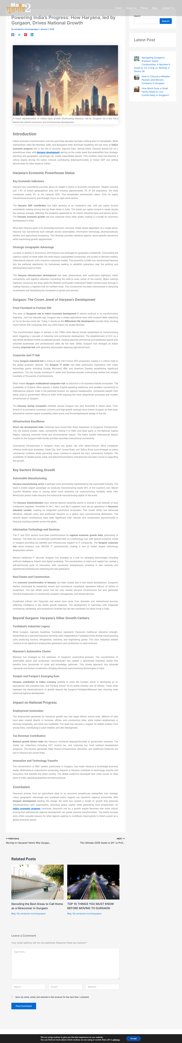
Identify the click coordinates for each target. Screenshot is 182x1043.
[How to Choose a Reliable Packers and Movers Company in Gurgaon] (136, 77)
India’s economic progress (26, 808)
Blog (13, 913)
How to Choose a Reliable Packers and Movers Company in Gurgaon (156, 80)
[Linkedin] (32, 34)
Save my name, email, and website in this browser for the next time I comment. (52, 997)
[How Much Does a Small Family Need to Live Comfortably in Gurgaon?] (136, 89)
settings (116, 1040)
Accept (133, 1038)
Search (165, 21)
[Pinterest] (25, 34)
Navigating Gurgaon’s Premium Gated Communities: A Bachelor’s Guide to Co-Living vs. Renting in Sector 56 (152, 64)
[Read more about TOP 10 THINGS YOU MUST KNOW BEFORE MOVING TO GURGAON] (93, 881)
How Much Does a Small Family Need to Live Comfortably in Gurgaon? (155, 92)
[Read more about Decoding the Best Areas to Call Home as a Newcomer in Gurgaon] (37, 881)
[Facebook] (12, 34)
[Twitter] (19, 34)
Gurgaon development (48, 152)
